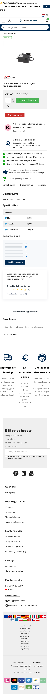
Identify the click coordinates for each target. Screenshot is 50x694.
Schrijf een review (15, 262)
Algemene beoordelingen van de (22, 276)
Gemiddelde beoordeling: (18, 286)
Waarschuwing (16, 115)
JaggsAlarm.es (24, 646)
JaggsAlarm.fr (25, 641)
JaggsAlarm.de (24, 633)
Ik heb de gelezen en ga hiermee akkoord (26, 457)
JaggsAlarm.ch (24, 638)
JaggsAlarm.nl (24, 631)
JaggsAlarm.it (25, 643)
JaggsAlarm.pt (25, 649)
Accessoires (10, 33)
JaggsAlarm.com (25, 628)
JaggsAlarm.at (24, 636)
